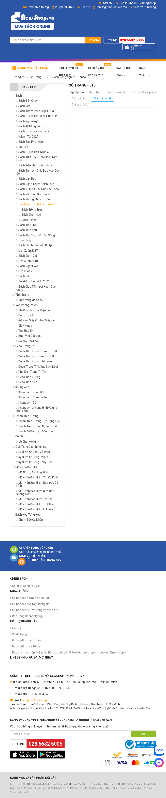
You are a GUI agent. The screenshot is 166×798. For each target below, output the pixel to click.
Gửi (143, 734)
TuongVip (76, 784)
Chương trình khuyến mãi (112, 7)
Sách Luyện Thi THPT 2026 (68, 69)
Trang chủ (19, 77)
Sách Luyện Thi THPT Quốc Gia (26, 784)
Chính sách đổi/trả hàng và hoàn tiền (35, 610)
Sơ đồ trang (19, 634)
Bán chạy (95, 92)
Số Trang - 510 (39, 77)
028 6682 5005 (132, 40)
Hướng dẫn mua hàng (26, 646)
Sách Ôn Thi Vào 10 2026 (96, 69)
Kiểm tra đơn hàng (144, 7)
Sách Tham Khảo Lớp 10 (57, 784)
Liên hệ (16, 628)
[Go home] (32, 20)
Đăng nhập (149, 3)
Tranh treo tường (38, 7)
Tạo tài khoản (128, 3)
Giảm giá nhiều (116, 92)
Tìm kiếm (93, 40)
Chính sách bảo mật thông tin (30, 604)
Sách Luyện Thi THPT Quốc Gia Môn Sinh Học (74, 788)
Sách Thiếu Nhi (145, 69)
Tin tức (85, 7)
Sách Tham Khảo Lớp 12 (133, 788)
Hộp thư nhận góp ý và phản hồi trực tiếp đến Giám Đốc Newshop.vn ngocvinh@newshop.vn (70, 652)
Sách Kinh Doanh (123, 69)
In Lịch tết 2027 (64, 7)
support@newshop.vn (36, 700)
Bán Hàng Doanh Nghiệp (27, 616)
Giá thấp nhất (102, 98)
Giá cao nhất (80, 104)
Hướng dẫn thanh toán (26, 640)
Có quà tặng (79, 98)
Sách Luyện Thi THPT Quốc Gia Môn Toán (127, 784)
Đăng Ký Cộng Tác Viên (26, 585)
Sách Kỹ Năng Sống (93, 784)
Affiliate (107, 3)
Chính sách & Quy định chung (30, 598)
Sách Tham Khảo (109, 788)
